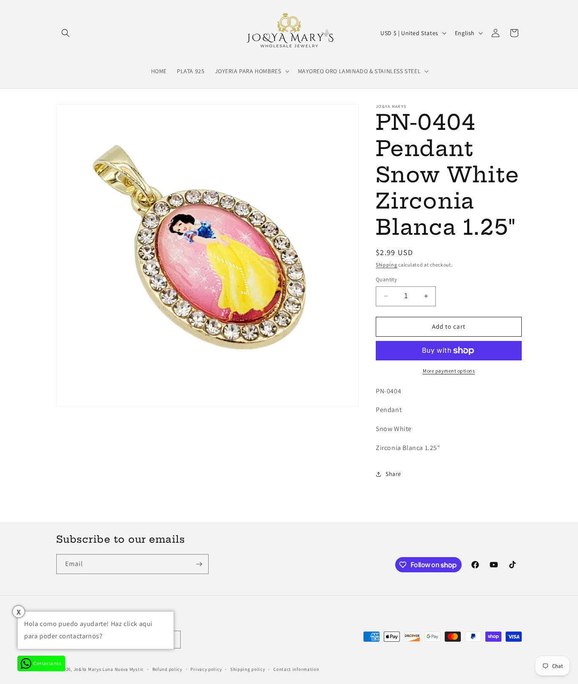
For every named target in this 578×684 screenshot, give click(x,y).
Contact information (296, 669)
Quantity (386, 279)
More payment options (449, 371)
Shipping (386, 264)
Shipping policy (247, 669)
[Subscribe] (199, 564)
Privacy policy (206, 669)
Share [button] (393, 474)
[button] (65, 33)
